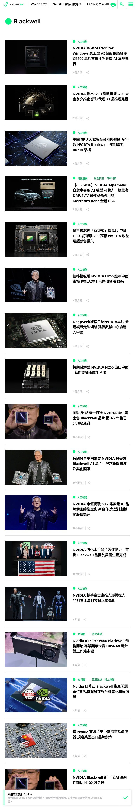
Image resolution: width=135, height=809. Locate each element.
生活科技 (99, 178)
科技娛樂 (82, 178)
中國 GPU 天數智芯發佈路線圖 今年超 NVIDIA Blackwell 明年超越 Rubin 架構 (100, 144)
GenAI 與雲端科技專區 (67, 4)
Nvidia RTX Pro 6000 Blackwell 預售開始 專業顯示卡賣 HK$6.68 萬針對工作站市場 (101, 646)
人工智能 (82, 41)
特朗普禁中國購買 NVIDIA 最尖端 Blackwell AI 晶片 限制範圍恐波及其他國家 (100, 463)
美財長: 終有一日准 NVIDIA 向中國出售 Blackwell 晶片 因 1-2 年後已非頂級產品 (100, 418)
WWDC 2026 (39, 4)
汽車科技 (111, 178)
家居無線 (97, 679)
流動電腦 (97, 634)
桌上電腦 (109, 679)
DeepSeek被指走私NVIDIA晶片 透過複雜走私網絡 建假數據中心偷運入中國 (101, 327)
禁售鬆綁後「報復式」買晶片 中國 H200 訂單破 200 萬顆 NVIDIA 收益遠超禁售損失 (101, 236)
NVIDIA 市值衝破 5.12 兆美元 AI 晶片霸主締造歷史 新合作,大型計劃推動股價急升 (101, 509)
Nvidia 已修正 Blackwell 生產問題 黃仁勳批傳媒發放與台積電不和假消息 (101, 691)
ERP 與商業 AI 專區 (99, 4)
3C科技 (81, 634)
